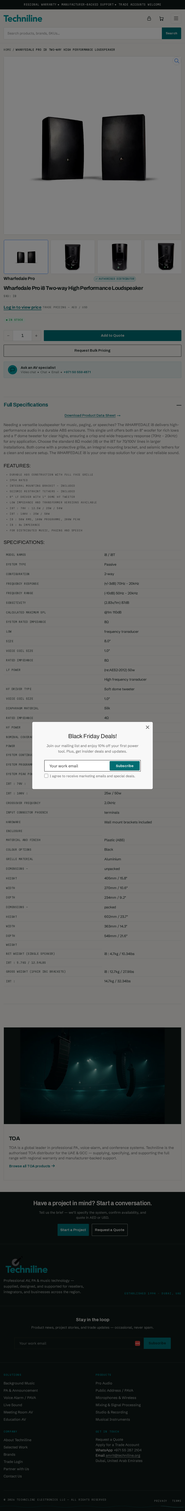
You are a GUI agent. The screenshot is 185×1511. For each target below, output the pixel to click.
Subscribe (124, 766)
